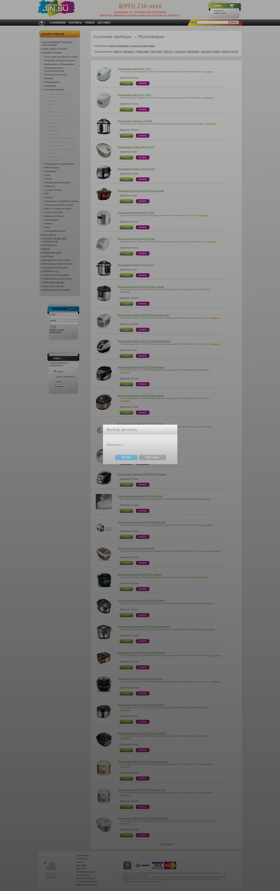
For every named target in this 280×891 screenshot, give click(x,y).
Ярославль (152, 457)
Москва (126, 457)
